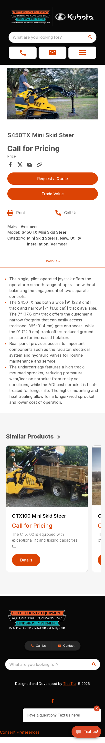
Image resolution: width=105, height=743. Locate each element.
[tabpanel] (52, 95)
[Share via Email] (30, 165)
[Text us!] (86, 732)
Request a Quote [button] (52, 178)
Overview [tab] (52, 261)
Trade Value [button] (53, 193)
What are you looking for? (37, 37)
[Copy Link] (39, 165)
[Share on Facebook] (10, 165)
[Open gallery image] (52, 94)
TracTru (69, 684)
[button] (23, 53)
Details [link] (26, 560)
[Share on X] (20, 165)
